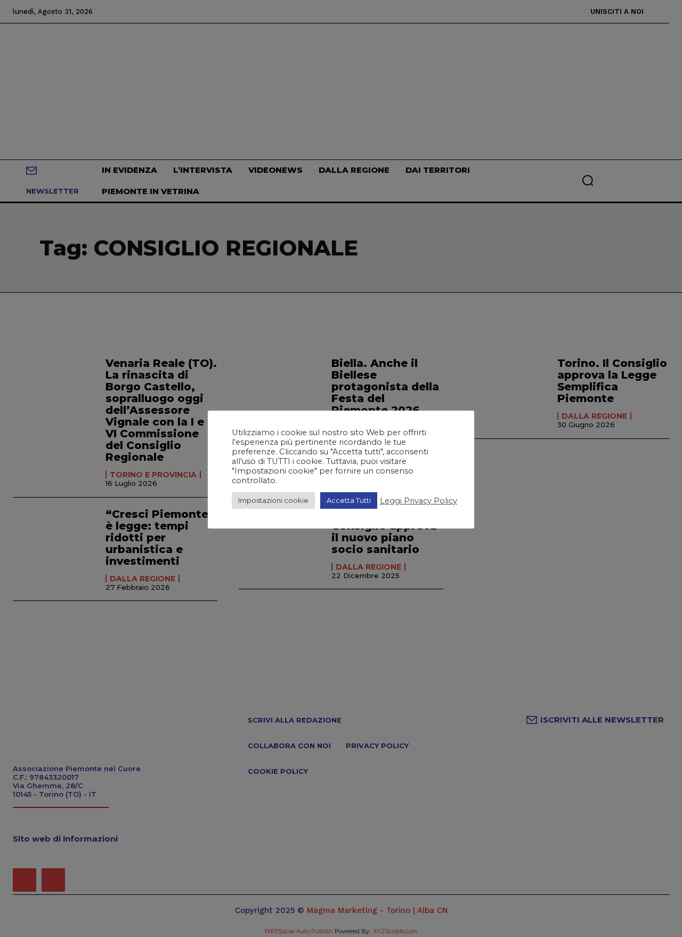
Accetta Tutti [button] (349, 500)
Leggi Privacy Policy (418, 501)
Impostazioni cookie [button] (273, 500)
